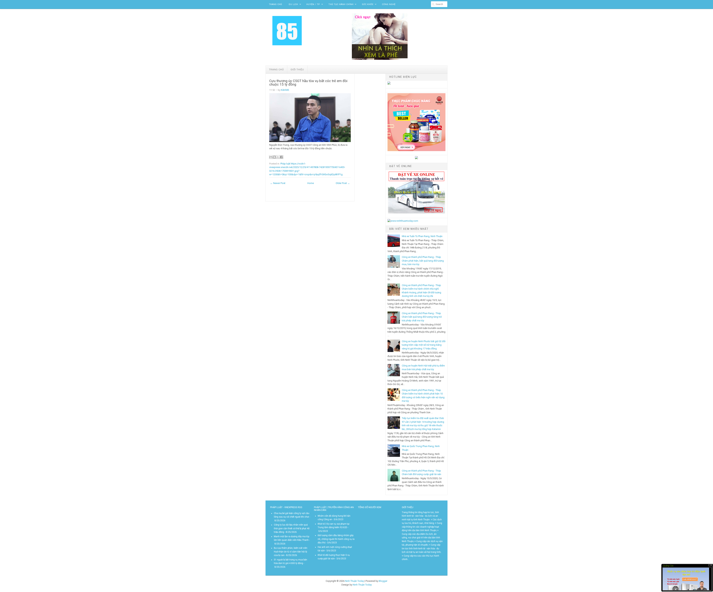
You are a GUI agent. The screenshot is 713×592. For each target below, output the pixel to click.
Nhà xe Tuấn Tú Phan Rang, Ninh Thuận (422, 236)
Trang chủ (276, 69)
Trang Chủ (275, 4)
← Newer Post (277, 183)
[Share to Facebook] (281, 157)
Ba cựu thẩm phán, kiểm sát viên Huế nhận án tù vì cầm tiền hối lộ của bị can (290, 552)
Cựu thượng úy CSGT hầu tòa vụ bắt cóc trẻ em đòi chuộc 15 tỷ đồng (308, 83)
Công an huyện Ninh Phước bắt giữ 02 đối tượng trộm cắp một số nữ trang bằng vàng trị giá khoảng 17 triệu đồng (423, 345)
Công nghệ (388, 4)
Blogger (383, 581)
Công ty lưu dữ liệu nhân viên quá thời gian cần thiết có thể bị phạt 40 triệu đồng (292, 528)
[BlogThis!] (274, 157)
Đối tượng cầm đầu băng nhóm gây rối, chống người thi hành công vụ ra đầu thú (336, 539)
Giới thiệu (297, 69)
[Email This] (271, 157)
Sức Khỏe (367, 4)
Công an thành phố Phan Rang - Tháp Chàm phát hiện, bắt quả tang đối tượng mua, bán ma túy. (423, 261)
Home (310, 183)
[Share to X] (278, 157)
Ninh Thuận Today (354, 581)
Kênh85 (285, 90)
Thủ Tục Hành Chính (341, 4)
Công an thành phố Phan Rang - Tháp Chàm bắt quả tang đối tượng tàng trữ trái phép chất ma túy (422, 317)
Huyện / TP (313, 4)
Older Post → (343, 183)
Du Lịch (293, 4)
